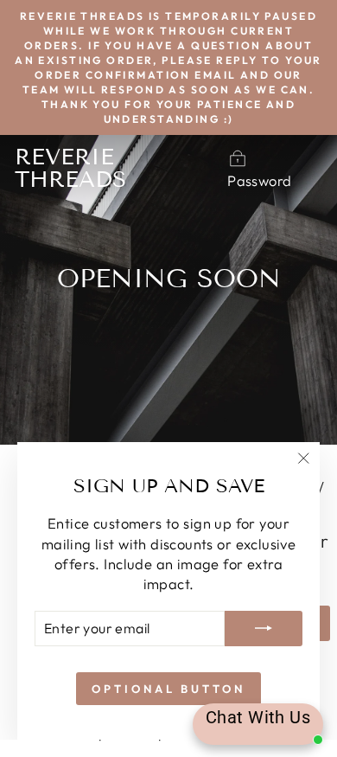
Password (259, 180)
